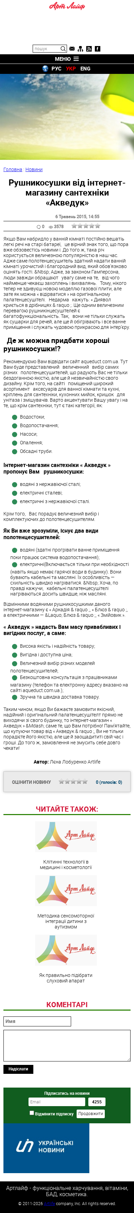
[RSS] (89, 49)
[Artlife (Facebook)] (97, 49)
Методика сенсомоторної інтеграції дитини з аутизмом (65, 921)
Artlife (49, 1203)
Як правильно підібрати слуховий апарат (65, 977)
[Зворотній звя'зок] (72, 49)
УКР (71, 68)
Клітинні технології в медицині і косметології (66, 864)
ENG (85, 68)
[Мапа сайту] (80, 49)
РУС (57, 68)
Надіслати (18, 1068)
